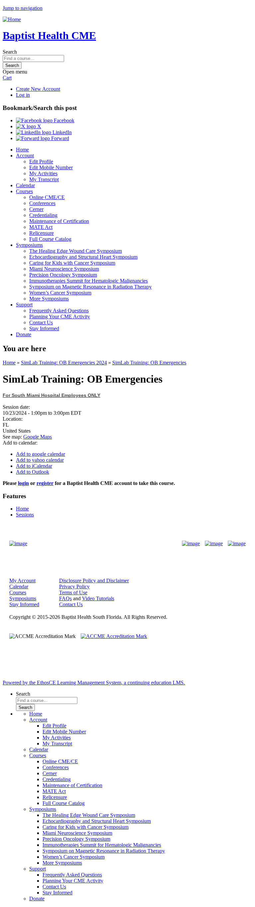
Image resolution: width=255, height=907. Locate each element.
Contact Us (41, 322)
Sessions (25, 514)
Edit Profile (41, 161)
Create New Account (38, 89)
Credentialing (43, 215)
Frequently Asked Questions (59, 310)
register (45, 483)
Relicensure (41, 233)
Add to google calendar (40, 454)
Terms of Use (73, 592)
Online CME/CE (47, 197)
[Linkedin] (237, 544)
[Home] (12, 19)
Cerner (36, 209)
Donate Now (107, 543)
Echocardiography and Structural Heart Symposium (83, 257)
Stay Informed (44, 328)
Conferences (42, 203)
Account (25, 155)
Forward (59, 138)
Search (10, 52)
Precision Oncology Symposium (63, 275)
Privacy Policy (74, 586)
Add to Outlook (32, 472)
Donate (23, 334)
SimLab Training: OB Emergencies (149, 362)
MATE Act (40, 227)
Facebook (63, 120)
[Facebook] (191, 544)
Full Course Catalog (50, 239)
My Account (22, 580)
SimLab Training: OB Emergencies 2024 (64, 362)
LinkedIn (61, 132)
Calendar (25, 185)
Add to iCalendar (34, 466)
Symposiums (29, 245)
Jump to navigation (22, 8)
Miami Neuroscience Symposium (64, 269)
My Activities (43, 173)
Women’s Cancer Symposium (60, 292)
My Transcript (44, 179)
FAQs (65, 598)
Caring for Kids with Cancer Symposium (72, 263)
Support (24, 304)
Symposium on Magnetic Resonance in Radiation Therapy (90, 287)
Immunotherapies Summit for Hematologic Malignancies (88, 281)
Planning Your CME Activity (59, 316)
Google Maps (37, 437)
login (23, 483)
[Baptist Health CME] (18, 544)
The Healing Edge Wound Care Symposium (75, 251)
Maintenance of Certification (59, 221)
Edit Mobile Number (51, 167)
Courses (24, 191)
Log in (23, 95)
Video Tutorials (98, 598)
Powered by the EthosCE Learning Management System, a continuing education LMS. (94, 682)
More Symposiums (49, 298)
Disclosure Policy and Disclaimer (94, 580)
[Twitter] (214, 544)
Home (22, 149)
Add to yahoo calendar (40, 460)
